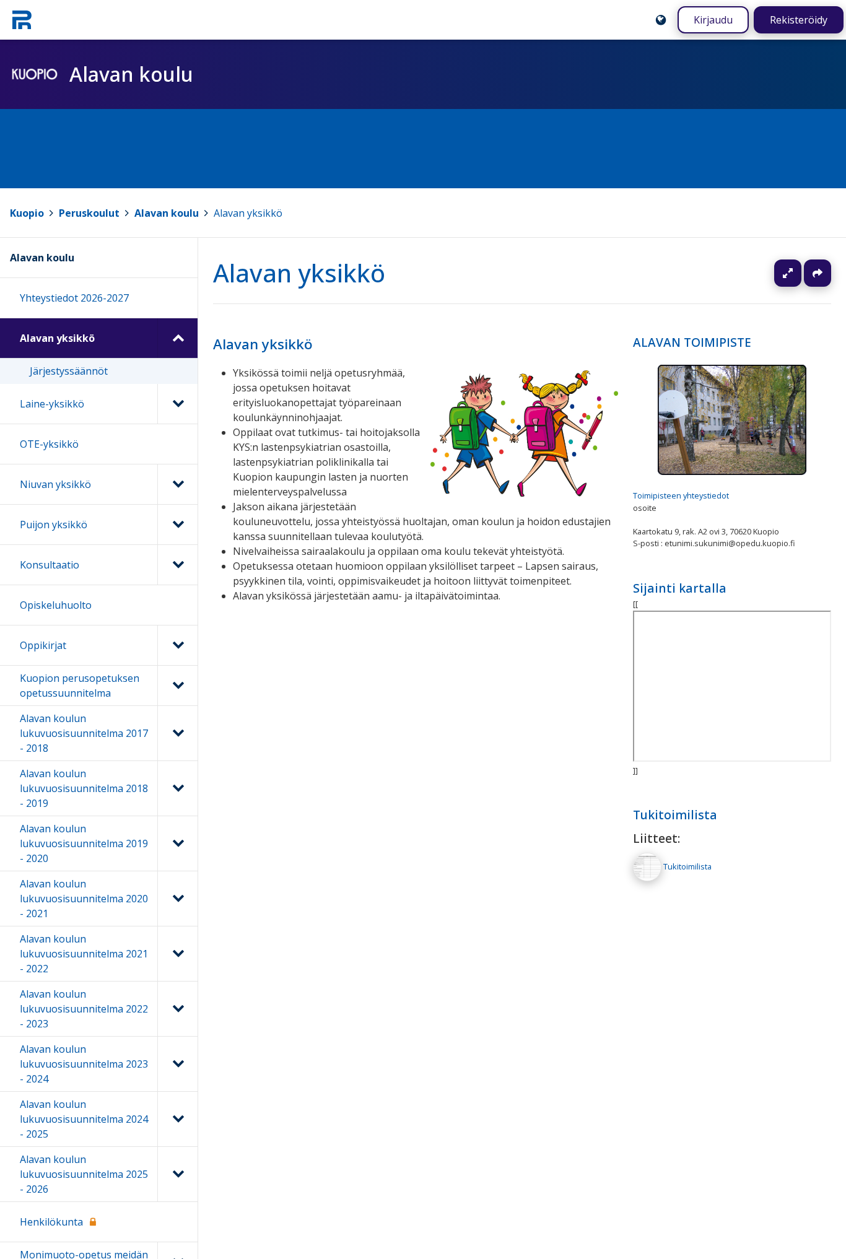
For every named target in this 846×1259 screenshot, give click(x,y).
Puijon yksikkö (53, 524)
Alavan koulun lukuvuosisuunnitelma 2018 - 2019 (84, 788)
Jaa (817, 273)
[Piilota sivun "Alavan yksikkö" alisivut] (177, 338)
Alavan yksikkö (248, 213)
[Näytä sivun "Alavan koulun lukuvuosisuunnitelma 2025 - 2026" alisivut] (177, 1174)
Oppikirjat (43, 645)
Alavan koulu (166, 213)
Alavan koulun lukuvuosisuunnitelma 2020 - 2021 (84, 898)
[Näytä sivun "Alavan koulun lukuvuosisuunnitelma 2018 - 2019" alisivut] (177, 788)
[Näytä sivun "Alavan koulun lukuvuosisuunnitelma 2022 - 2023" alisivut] (177, 1009)
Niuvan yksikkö (55, 484)
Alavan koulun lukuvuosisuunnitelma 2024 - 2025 (84, 1119)
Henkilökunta (51, 1222)
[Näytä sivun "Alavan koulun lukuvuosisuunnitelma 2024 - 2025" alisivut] (177, 1119)
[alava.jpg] (732, 471)
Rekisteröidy (798, 20)
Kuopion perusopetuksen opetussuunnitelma (79, 685)
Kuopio (27, 213)
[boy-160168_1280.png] (524, 493)
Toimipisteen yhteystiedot (681, 496)
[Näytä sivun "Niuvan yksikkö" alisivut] (177, 484)
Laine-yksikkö (52, 404)
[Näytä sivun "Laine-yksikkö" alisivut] (177, 404)
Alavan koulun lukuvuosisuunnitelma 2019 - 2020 (84, 843)
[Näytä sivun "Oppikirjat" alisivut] (177, 645)
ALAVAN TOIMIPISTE (692, 342)
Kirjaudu (713, 20)
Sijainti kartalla (679, 588)
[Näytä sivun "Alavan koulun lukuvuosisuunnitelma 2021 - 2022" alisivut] (177, 953)
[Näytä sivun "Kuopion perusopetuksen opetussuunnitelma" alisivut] (177, 685)
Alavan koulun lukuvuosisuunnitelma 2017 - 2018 (84, 733)
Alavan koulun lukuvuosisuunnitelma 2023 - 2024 (84, 1064)
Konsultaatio (49, 565)
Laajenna (799, 273)
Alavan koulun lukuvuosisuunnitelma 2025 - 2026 (84, 1174)
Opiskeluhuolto (56, 605)
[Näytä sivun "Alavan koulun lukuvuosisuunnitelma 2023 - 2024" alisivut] (177, 1064)
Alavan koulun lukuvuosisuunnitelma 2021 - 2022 (84, 953)
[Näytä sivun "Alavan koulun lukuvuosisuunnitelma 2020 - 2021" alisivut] (177, 898)
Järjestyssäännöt (69, 371)
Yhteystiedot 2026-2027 (74, 298)
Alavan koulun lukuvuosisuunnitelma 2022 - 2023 (84, 1008)
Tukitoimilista (675, 814)
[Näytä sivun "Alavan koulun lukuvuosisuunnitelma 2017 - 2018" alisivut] (177, 733)
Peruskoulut (89, 213)
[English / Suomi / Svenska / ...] (661, 20)
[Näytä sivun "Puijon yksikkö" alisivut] (177, 524)
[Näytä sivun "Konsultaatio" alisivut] (177, 565)
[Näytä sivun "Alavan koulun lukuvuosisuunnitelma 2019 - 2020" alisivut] (177, 843)
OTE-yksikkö (49, 444)
